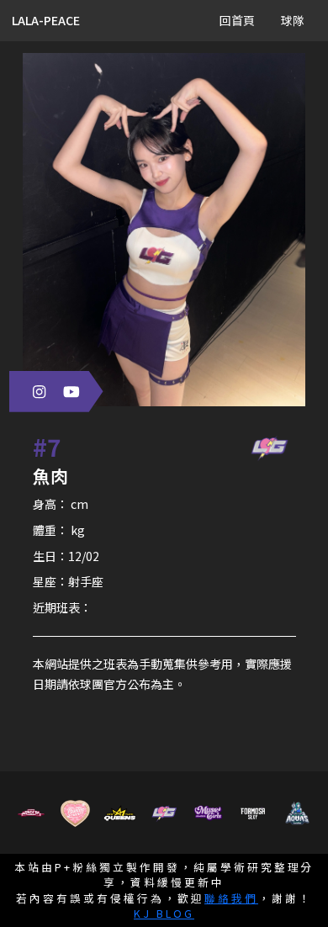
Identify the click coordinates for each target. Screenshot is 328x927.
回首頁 (237, 20)
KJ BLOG (164, 913)
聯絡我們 (231, 898)
